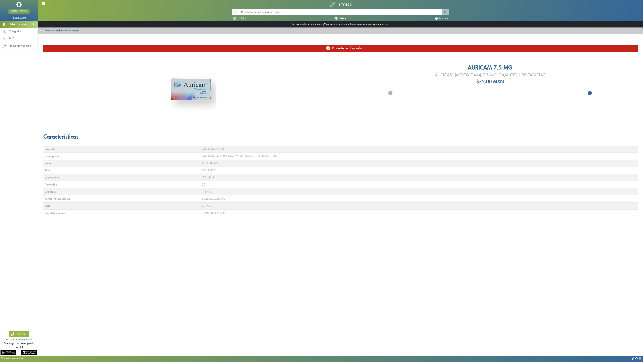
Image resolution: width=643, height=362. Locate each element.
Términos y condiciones (12, 358)
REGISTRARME (19, 18)
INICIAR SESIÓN (19, 11)
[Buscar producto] (445, 12)
